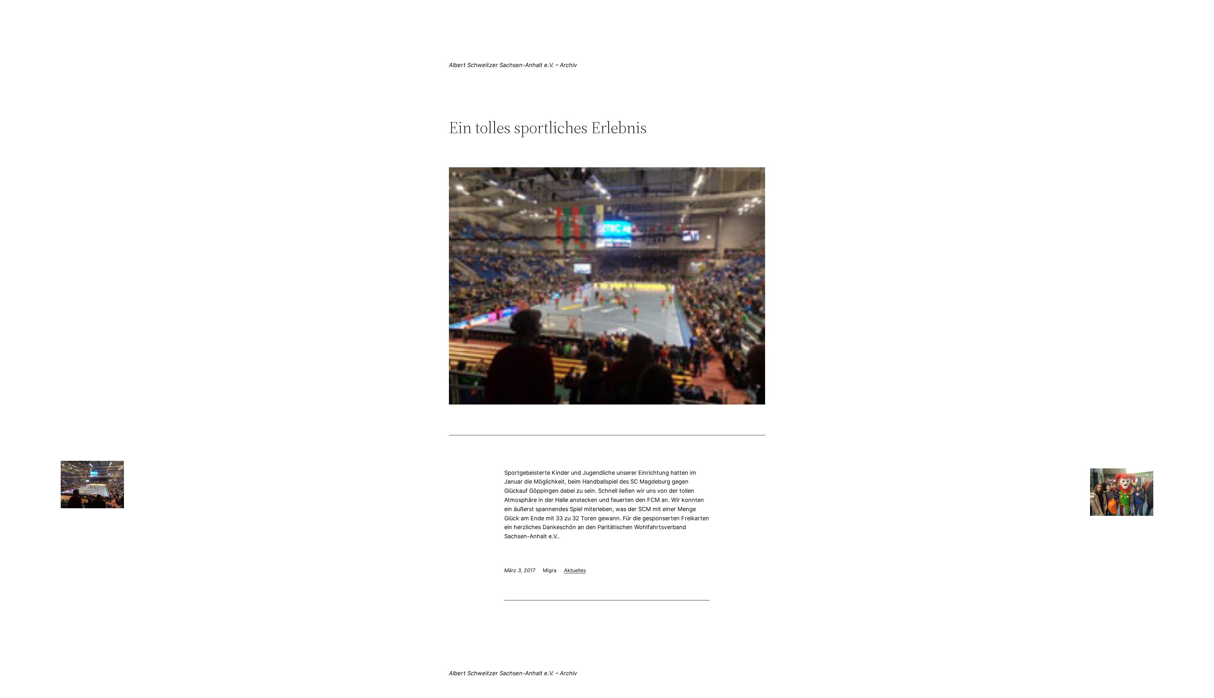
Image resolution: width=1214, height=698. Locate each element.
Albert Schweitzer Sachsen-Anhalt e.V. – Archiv (513, 65)
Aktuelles (575, 570)
